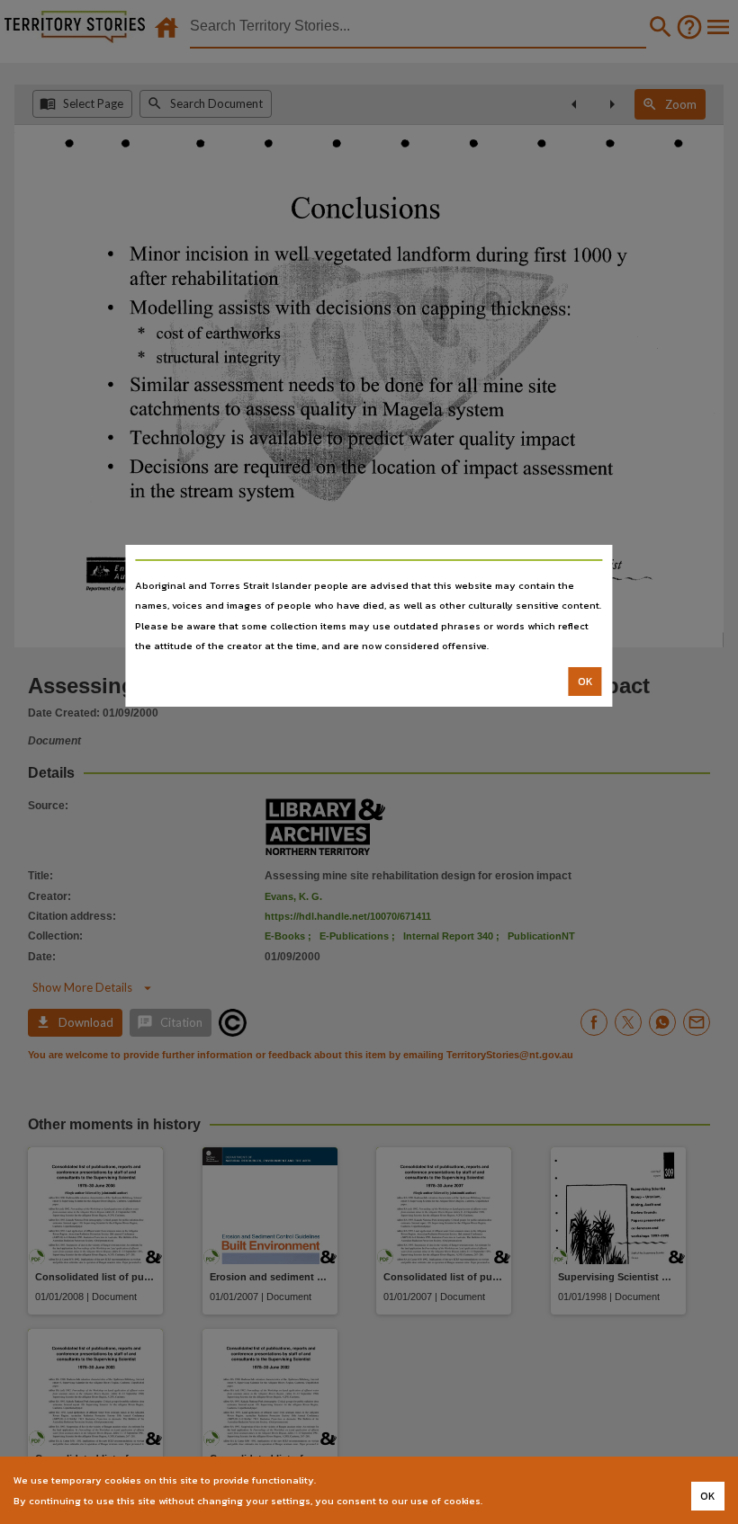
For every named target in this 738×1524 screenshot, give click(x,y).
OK (585, 681)
